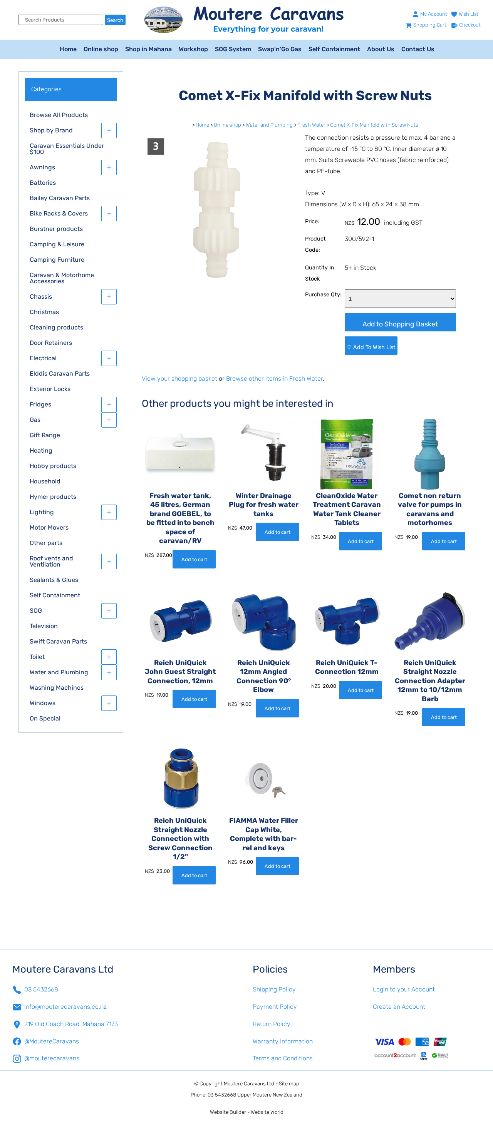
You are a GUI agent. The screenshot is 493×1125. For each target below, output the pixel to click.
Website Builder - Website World (246, 1112)
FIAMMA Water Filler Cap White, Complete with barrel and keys (263, 834)
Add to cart (194, 559)
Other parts (46, 543)
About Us (380, 49)
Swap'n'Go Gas (280, 49)
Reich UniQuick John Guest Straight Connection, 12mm (180, 672)
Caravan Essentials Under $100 (67, 148)
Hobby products (53, 466)
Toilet (37, 656)
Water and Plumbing (59, 672)
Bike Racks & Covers (59, 213)
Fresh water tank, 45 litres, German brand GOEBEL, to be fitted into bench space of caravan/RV (180, 518)
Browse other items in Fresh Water (274, 378)
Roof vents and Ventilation (51, 561)
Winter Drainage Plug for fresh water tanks (263, 504)
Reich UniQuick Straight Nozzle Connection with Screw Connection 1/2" (180, 838)
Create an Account (399, 1006)
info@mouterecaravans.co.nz (65, 1006)
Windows (42, 703)
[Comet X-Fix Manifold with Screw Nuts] (217, 281)
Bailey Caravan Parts (60, 198)
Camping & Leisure (57, 244)
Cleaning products (56, 327)
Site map (289, 1084)
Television (44, 626)
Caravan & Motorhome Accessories (62, 278)
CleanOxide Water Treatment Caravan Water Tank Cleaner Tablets (347, 509)
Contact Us (417, 49)
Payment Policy (275, 1006)
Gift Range (45, 435)
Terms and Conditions (283, 1058)
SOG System (233, 49)
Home (68, 49)
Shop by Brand (51, 130)
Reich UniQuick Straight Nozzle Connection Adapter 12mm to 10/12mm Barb (430, 681)
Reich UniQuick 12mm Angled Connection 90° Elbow (263, 676)
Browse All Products (59, 115)
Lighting (42, 512)
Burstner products (56, 228)
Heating (41, 450)
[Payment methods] (427, 1048)
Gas (35, 419)
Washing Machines (57, 687)
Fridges (40, 404)
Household (45, 481)
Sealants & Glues (54, 579)
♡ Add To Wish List (371, 347)
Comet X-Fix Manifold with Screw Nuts (374, 125)
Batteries (43, 182)
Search (115, 20)
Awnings (42, 167)
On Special (45, 718)
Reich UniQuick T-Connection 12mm (347, 667)
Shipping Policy (274, 989)
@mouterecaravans (51, 1058)
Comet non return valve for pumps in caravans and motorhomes (430, 509)
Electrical (43, 358)
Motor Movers (49, 527)
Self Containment (334, 49)
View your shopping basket (179, 378)
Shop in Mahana (148, 49)
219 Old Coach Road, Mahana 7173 (71, 1024)
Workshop (193, 49)
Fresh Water (311, 125)
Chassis (41, 296)
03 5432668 (41, 989)
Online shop (101, 49)
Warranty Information (283, 1041)
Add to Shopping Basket (400, 324)
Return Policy (271, 1024)
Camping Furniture (57, 259)
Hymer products (53, 496)
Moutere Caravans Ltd (249, 1084)
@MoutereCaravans (51, 1041)
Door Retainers (51, 342)
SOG (36, 610)
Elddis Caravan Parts (60, 373)
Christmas (44, 312)
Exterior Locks (50, 389)
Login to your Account (404, 989)
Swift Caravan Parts (58, 641)
